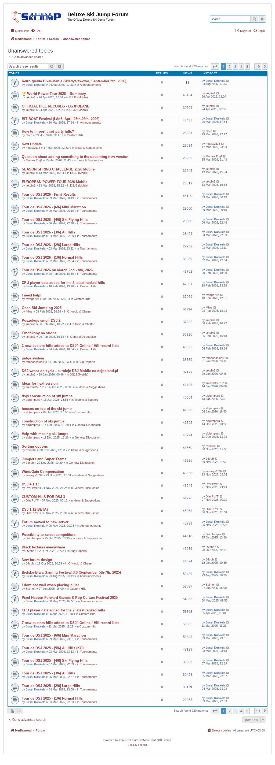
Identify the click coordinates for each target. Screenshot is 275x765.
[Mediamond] (37, 16)
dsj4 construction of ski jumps (47, 396)
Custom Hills (75, 135)
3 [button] (235, 66)
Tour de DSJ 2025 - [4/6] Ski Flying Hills (55, 661)
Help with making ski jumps (45, 434)
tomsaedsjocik (35, 361)
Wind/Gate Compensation (43, 472)
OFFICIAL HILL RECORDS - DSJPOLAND (55, 106)
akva (29, 135)
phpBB (123, 739)
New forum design (37, 560)
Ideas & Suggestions (88, 147)
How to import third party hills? (48, 131)
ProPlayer (32, 487)
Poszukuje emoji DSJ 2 (41, 320)
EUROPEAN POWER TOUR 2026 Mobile (54, 182)
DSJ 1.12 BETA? (35, 509)
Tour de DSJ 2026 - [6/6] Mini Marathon (54, 207)
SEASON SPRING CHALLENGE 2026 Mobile (58, 169)
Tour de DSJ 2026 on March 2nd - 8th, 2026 (57, 270)
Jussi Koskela (35, 84)
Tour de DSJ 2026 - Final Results (49, 194)
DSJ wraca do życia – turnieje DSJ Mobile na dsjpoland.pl (70, 371)
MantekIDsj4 (34, 160)
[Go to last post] (228, 80)
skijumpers (33, 399)
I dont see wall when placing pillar (50, 585)
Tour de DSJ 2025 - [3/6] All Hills (48, 673)
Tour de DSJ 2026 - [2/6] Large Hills (51, 245)
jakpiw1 (30, 97)
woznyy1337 (34, 475)
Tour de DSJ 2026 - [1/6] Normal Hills (52, 257)
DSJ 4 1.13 (30, 484)
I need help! (31, 295)
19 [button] (258, 66)
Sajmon (30, 588)
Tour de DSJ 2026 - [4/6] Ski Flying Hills (55, 220)
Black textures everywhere (43, 547)
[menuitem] (36, 31)
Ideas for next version (40, 383)
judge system (33, 358)
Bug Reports (87, 361)
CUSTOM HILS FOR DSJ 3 (43, 497)
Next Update (32, 144)
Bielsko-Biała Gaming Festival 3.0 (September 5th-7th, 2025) (71, 572)
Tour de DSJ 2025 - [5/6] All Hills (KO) (53, 648)
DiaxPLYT (32, 500)
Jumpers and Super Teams (44, 459)
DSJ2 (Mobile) (78, 97)
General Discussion (83, 336)
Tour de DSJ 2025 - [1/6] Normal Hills (52, 698)
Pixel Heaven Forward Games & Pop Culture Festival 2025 (70, 598)
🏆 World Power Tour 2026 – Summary (54, 94)
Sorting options (35, 446)
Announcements (90, 84)
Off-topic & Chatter (79, 311)
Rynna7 (31, 550)
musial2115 (33, 147)
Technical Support (86, 399)
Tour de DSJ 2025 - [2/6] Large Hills (51, 686)
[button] (215, 66)
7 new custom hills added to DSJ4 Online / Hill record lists (70, 623)
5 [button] (247, 66)
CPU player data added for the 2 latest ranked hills (63, 283)
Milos (29, 311)
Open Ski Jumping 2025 (41, 308)
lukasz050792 (35, 387)
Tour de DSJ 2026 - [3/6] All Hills (48, 232)
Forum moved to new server (45, 522)
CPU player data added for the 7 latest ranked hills (63, 610)
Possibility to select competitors (48, 535)
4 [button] (241, 66)
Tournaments (88, 198)
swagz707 (32, 298)
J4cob (30, 462)
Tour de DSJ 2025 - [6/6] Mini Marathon (54, 635)
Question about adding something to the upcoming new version (75, 157)
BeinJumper (33, 538)
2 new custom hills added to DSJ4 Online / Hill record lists (70, 346)
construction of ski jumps (43, 421)
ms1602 (31, 450)
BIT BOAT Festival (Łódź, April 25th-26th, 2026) (60, 119)
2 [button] (229, 66)
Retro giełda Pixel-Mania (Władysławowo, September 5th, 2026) (74, 81)
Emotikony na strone (39, 333)
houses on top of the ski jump (47, 409)
